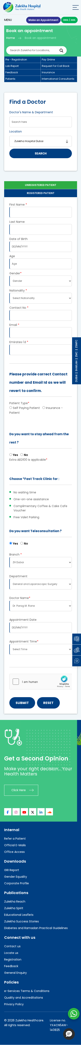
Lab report (12, 66)
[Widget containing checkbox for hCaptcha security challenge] (40, 681)
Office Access (14, 852)
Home (10, 38)
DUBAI (76, 378)
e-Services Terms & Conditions (26, 991)
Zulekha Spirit (13, 908)
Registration (12, 959)
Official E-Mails (15, 845)
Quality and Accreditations (23, 998)
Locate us (11, 953)
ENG (65, 20)
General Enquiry (15, 973)
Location (15, 131)
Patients (10, 79)
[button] (69, 1034)
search (41, 153)
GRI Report (11, 870)
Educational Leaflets (18, 915)
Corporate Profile (16, 883)
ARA (73, 20)
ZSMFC (76, 344)
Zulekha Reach (14, 901)
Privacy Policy (14, 1004)
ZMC (76, 354)
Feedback (11, 72)
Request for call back (55, 66)
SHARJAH (76, 365)
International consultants (58, 79)
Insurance (48, 72)
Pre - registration (16, 59)
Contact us (12, 946)
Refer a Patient (15, 838)
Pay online (48, 59)
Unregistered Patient (40, 185)
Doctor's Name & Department (31, 112)
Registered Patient (40, 193)
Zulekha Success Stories (21, 921)
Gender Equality (15, 877)
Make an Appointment (43, 20)
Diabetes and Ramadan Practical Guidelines (36, 928)
